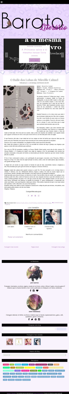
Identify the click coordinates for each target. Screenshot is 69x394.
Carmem (27, 376)
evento (56, 364)
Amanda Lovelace (34, 46)
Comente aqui (58, 202)
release (15, 376)
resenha (39, 203)
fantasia (18, 364)
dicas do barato (29, 367)
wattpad (18, 379)
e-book (53, 376)
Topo (64, 391)
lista (40, 373)
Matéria (32, 364)
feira (5, 379)
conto (50, 364)
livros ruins (7, 376)
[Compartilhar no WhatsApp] (38, 195)
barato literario (8, 370)
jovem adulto (33, 373)
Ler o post (34, 60)
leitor (12, 373)
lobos (26, 203)
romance (45, 203)
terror (45, 370)
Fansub (34, 376)
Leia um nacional (52, 373)
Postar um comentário (15, 237)
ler (40, 370)
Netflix (46, 367)
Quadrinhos (19, 367)
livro (12, 367)
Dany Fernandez (38, 393)
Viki (60, 373)
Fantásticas (25, 370)
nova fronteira (33, 203)
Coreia (25, 373)
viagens (21, 376)
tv (44, 373)
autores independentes (56, 367)
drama (18, 203)
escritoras (60, 376)
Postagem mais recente (11, 247)
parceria (18, 373)
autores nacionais (41, 364)
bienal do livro (60, 370)
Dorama (51, 370)
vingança (7, 204)
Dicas (11, 364)
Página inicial (35, 247)
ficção (22, 203)
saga (50, 203)
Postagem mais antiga (58, 247)
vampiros (39, 367)
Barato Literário (11, 393)
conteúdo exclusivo (43, 376)
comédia (17, 370)
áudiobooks (26, 379)
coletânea (33, 370)
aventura (6, 367)
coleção (6, 373)
